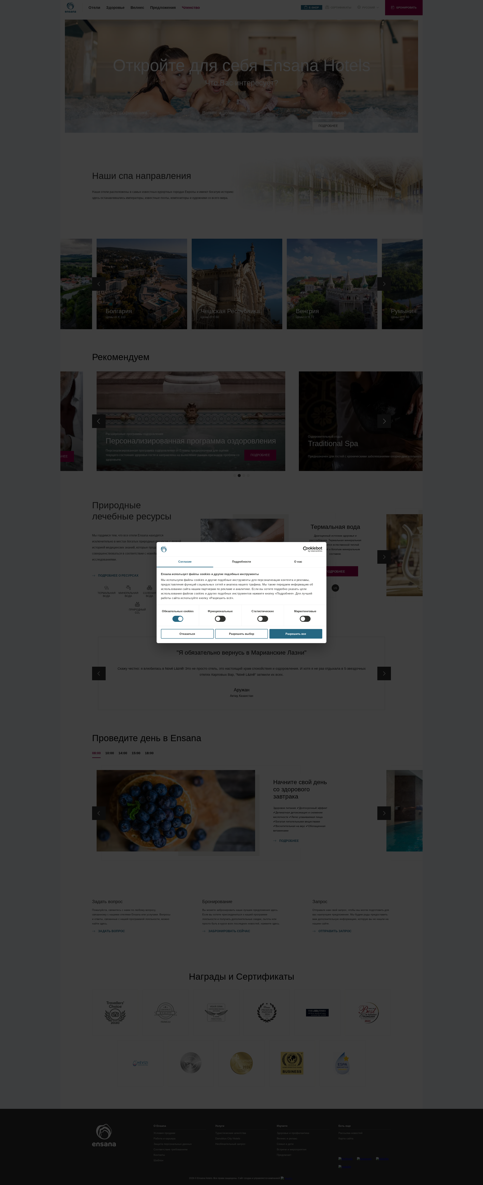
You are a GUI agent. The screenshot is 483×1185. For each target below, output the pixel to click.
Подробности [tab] (241, 561)
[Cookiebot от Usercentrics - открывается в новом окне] (305, 549)
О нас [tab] (298, 561)
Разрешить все (295, 633)
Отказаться (187, 633)
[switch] (220, 619)
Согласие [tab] (185, 561)
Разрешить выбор (241, 633)
